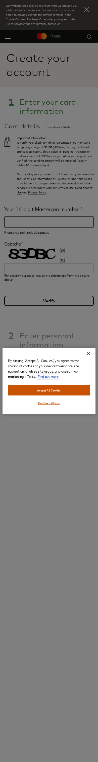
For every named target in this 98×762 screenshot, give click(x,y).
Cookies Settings (49, 403)
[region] (49, 381)
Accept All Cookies (49, 390)
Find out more (48, 376)
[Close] (88, 353)
